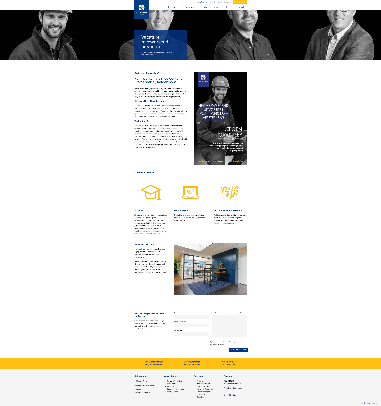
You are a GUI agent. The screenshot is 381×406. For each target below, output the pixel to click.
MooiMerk (367, 403)
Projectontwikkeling (174, 381)
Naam (176, 313)
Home (143, 53)
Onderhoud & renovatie (175, 389)
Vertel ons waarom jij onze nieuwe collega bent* (228, 313)
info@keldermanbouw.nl (232, 384)
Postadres (227, 388)
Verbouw (170, 386)
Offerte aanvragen (203, 392)
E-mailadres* (178, 330)
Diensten (171, 7)
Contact (240, 7)
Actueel (212, 2)
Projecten (227, 7)
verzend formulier (239, 349)
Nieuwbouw (171, 384)
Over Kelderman (210, 7)
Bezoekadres (237, 388)
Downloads (201, 394)
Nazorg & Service (201, 2)
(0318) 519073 (240, 2)
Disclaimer (200, 397)
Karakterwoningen (189, 7)
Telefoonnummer (180, 321)
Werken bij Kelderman (224, 2)
